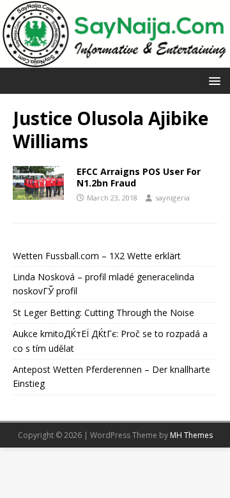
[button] (212, 80)
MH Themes (191, 435)
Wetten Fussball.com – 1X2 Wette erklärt (97, 256)
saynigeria (172, 197)
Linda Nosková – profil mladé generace (94, 277)
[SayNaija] (115, 60)
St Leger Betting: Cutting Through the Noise (103, 312)
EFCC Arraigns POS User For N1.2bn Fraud (139, 177)
